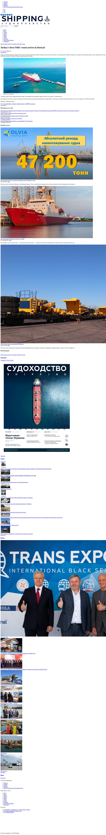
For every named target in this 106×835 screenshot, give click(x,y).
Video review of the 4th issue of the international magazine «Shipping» (17, 497)
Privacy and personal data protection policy (13, 7)
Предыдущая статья (5, 44)
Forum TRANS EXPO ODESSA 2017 (10, 525)
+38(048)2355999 (9, 812)
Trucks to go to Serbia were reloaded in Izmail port (12, 344)
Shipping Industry (21, 103)
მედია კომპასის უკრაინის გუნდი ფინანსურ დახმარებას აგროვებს (18, 475)
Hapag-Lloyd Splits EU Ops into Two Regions (11, 118)
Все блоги (3, 778)
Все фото (3, 772)
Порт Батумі (4, 753)
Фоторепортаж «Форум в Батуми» (9, 735)
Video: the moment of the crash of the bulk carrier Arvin (13, 512)
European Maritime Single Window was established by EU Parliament (17, 121)
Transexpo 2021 (4, 637)
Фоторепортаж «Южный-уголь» (8, 719)
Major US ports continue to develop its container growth (13, 113)
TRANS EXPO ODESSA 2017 (8, 685)
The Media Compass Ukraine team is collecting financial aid (14, 482)
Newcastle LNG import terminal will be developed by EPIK (14, 116)
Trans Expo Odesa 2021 (6, 489)
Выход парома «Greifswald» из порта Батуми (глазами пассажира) (17, 533)
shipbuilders (8, 103)
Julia (8, 51)
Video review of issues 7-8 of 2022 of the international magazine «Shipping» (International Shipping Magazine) (26, 468)
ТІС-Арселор (4, 771)
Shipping (14, 103)
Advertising (6, 41)
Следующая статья (15, 44)
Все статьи (22, 44)
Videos (5, 36)
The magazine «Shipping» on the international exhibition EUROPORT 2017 (18, 653)
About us (5, 1)
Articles (5, 32)
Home (4, 29)
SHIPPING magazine (30, 103)
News (4, 31)
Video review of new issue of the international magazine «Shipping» (16, 504)
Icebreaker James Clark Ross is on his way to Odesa (12, 239)
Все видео (3, 535)
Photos (5, 35)
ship (4, 103)
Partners (5, 4)
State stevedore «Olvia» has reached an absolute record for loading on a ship (18, 180)
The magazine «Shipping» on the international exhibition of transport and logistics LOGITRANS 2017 (24, 669)
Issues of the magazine (8, 40)
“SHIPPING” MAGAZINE (7, 360)
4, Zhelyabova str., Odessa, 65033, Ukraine (20, 809)
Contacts (5, 3)
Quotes (5, 33)
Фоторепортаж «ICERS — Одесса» (9, 703)
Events (5, 37)
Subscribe (5, 5)
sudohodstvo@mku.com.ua (15, 811)
